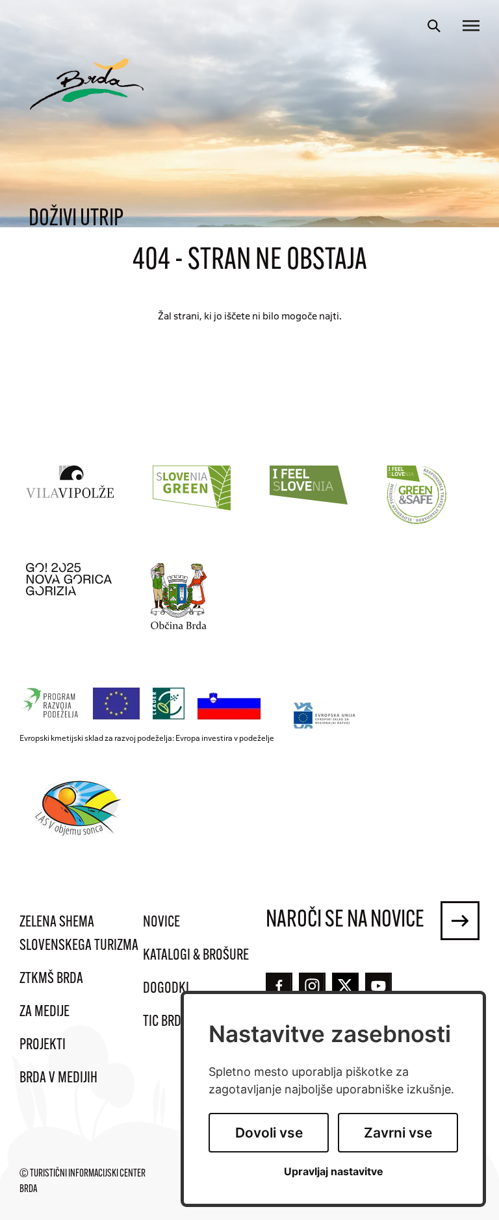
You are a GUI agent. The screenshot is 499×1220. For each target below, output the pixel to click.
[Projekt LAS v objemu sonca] (80, 810)
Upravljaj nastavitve (333, 1171)
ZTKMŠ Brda (51, 979)
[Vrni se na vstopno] (87, 84)
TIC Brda (165, 1022)
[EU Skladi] (325, 715)
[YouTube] (378, 986)
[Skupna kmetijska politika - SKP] (143, 704)
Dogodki (166, 989)
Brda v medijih (58, 1078)
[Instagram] (312, 986)
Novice (161, 922)
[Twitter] (345, 986)
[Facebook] (279, 986)
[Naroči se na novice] (460, 920)
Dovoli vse (269, 1133)
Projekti (42, 1045)
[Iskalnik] (434, 26)
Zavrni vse (398, 1133)
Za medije (44, 1012)
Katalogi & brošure (196, 956)
